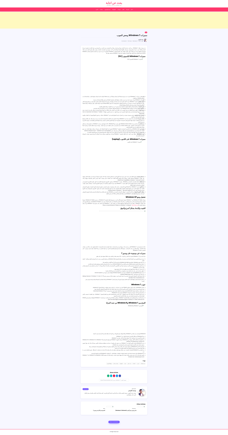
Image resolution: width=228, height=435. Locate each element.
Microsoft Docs (139, 180)
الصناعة (134, 363)
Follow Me (85, 389)
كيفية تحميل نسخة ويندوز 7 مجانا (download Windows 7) (105, 291)
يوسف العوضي (140, 39)
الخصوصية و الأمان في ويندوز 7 (99, 410)
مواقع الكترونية (109, 363)
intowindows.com (140, 277)
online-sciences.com (139, 299)
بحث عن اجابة (114, 3)
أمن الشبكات (143, 363)
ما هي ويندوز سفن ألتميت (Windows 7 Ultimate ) (126, 410)
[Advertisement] (192, 20)
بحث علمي (129, 363)
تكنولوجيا (121, 363)
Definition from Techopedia (103, 130)
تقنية (125, 363)
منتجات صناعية (115, 363)
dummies (142, 113)
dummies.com (135, 205)
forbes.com (141, 341)
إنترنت (138, 363)
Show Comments (114, 422)
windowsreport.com (139, 357)
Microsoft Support (127, 190)
